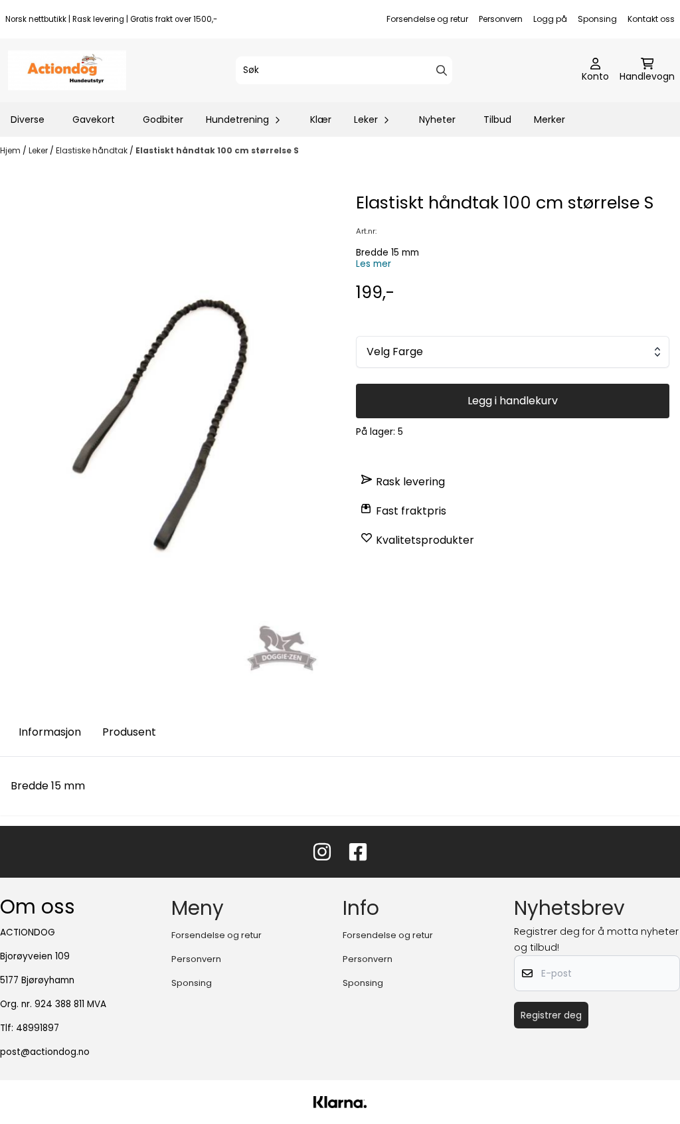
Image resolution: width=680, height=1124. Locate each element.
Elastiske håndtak (92, 150)
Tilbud (497, 119)
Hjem (11, 150)
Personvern (501, 19)
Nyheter (437, 119)
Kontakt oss (651, 19)
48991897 (37, 1028)
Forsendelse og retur (427, 19)
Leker (39, 150)
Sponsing (597, 19)
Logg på (550, 19)
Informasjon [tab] (50, 732)
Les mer (373, 264)
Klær (320, 119)
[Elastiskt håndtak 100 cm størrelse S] (167, 438)
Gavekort (93, 119)
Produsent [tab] (129, 732)
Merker (549, 119)
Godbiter (163, 119)
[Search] (442, 70)
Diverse (27, 119)
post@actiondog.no (45, 1052)
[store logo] (67, 70)
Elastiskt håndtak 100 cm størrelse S (217, 150)
